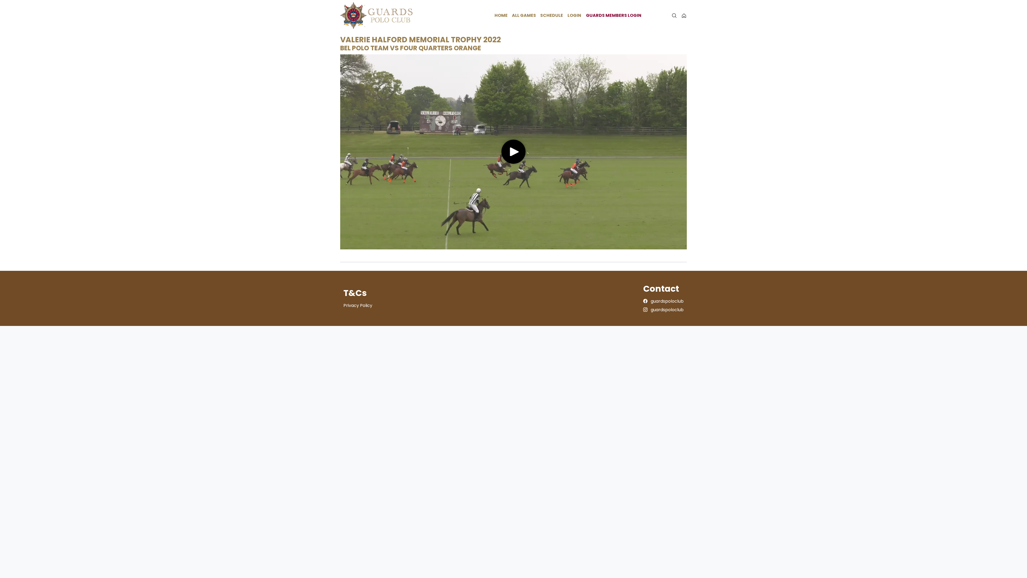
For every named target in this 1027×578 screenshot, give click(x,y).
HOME (501, 15)
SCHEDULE (551, 15)
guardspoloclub (667, 301)
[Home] (684, 15)
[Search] (674, 15)
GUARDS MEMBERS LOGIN (613, 15)
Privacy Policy (357, 305)
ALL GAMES (524, 15)
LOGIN (574, 15)
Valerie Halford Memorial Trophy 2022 (420, 40)
